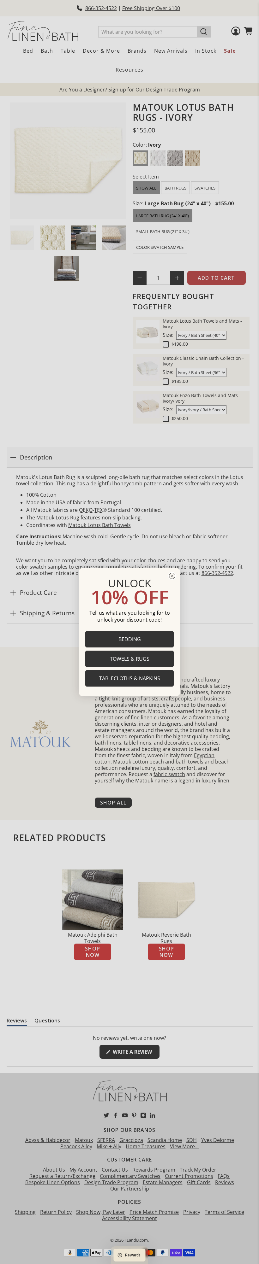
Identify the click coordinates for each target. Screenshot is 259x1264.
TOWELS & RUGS (129, 658)
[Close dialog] (172, 576)
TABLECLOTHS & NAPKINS (129, 678)
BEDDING (129, 639)
